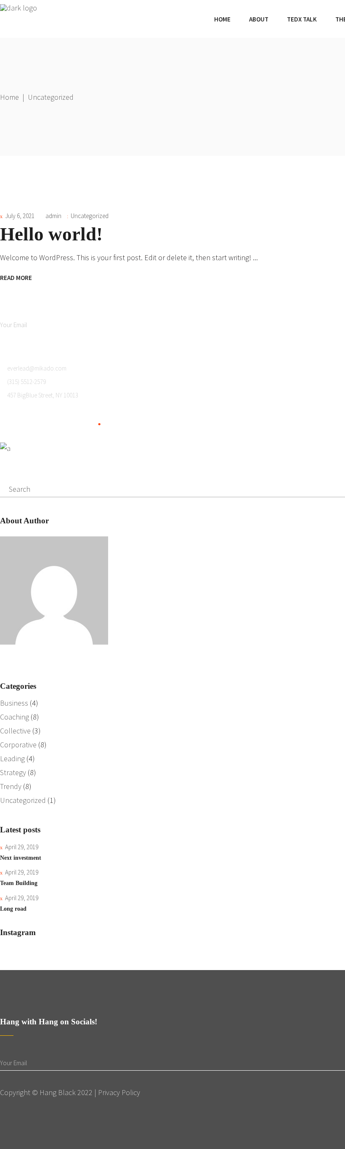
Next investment (20, 858)
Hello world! (51, 234)
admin (53, 216)
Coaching (14, 717)
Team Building (18, 883)
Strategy (13, 772)
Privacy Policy (119, 1092)
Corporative (18, 744)
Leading (12, 758)
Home (9, 97)
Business (14, 703)
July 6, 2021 (19, 216)
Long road (13, 909)
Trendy (10, 786)
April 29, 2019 (21, 847)
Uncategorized (90, 216)
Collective (15, 731)
